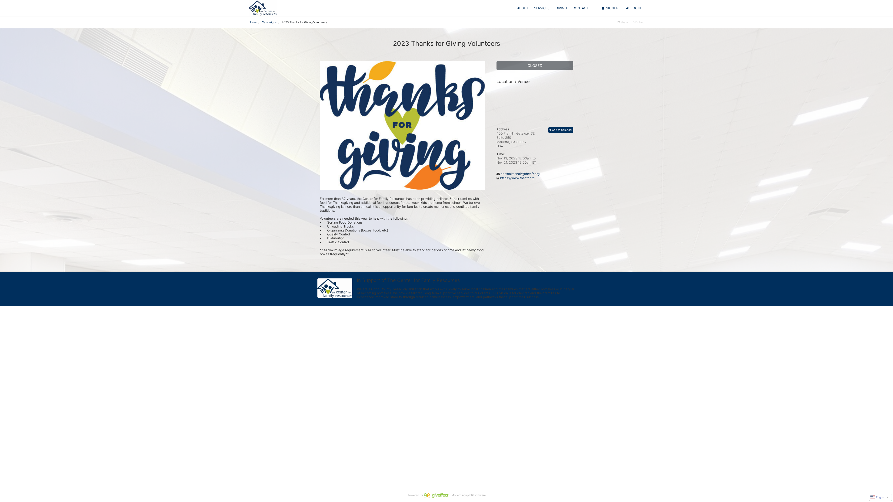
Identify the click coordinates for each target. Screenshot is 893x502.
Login (636, 8)
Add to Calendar (561, 130)
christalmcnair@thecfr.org (520, 174)
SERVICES (542, 8)
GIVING (561, 8)
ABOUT (522, 8)
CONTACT (580, 8)
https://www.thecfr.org (517, 178)
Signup (612, 8)
